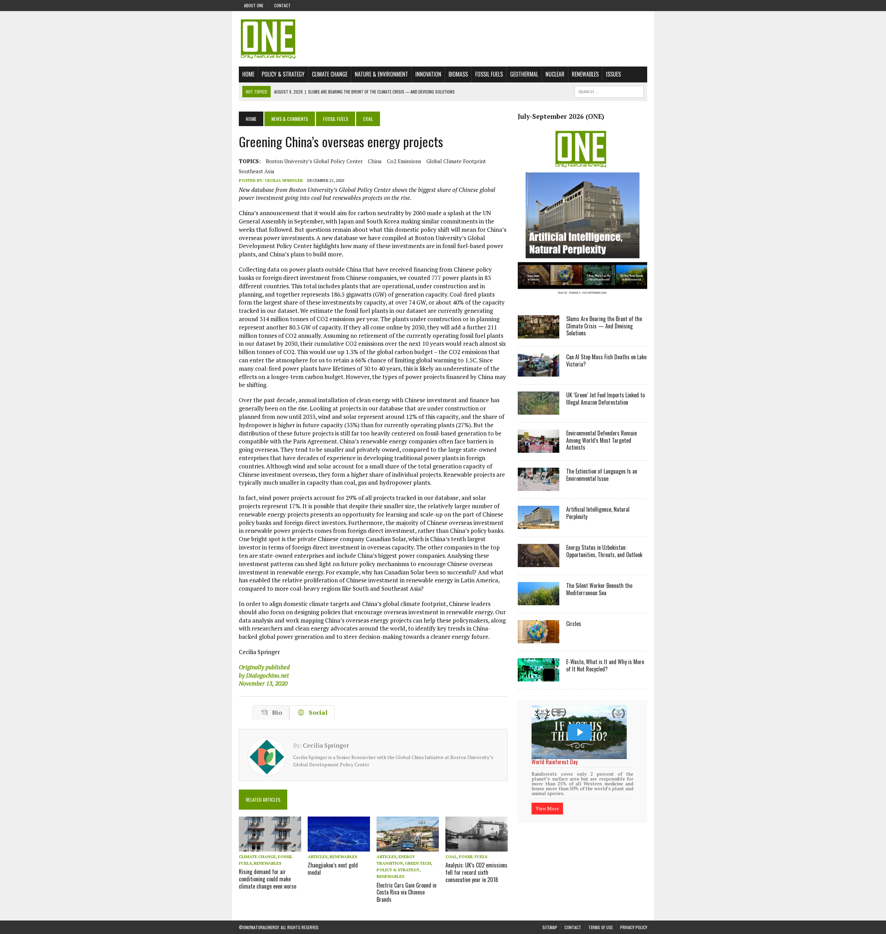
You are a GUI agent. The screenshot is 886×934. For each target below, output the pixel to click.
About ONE (253, 5)
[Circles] (538, 638)
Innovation (428, 74)
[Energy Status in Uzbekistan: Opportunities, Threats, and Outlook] (538, 562)
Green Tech (418, 863)
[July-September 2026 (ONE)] (582, 299)
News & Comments (289, 118)
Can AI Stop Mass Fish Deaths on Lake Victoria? (606, 360)
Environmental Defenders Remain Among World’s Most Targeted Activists (601, 440)
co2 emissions (404, 161)
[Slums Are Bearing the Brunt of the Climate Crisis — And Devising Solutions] (538, 333)
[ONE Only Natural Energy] (443, 39)
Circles (573, 623)
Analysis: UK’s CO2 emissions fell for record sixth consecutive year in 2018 (476, 872)
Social (316, 712)
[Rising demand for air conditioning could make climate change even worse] (270, 847)
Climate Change (329, 74)
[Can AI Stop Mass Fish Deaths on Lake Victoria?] (538, 372)
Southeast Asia (256, 171)
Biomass (458, 74)
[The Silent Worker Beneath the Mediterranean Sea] (538, 600)
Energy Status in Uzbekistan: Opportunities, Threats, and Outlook (604, 551)
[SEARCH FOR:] (609, 91)
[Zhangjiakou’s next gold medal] (339, 847)
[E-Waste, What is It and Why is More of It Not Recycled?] (538, 676)
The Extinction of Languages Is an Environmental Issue (601, 475)
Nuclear (554, 74)
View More (547, 799)
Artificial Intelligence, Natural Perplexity (598, 513)
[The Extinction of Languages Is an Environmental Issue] (538, 486)
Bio (275, 712)
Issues (613, 74)
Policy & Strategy (283, 74)
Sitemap (549, 927)
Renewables (585, 74)
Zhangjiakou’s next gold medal (333, 868)
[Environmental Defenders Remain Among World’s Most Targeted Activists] (538, 448)
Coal (451, 856)
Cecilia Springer (284, 180)
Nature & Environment (381, 74)
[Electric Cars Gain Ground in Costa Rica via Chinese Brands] (408, 847)
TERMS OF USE (600, 927)
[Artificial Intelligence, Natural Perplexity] (538, 524)
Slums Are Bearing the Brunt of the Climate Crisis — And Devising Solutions (604, 326)
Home (248, 74)
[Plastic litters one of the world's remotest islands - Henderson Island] (579, 732)
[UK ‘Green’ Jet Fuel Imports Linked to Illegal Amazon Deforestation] (538, 410)
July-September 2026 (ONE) (561, 116)
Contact (282, 5)
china (375, 161)
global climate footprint (456, 161)
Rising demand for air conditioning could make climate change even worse (267, 878)
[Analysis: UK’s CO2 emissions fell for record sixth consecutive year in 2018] (476, 847)
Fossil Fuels (489, 74)
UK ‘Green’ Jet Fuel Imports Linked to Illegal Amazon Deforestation (605, 398)
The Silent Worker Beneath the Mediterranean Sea (599, 589)
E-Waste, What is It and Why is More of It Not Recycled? (605, 665)
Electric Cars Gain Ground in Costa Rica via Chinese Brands (406, 892)
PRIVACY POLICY (633, 927)
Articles (317, 856)
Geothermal (524, 74)
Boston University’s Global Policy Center (314, 161)
